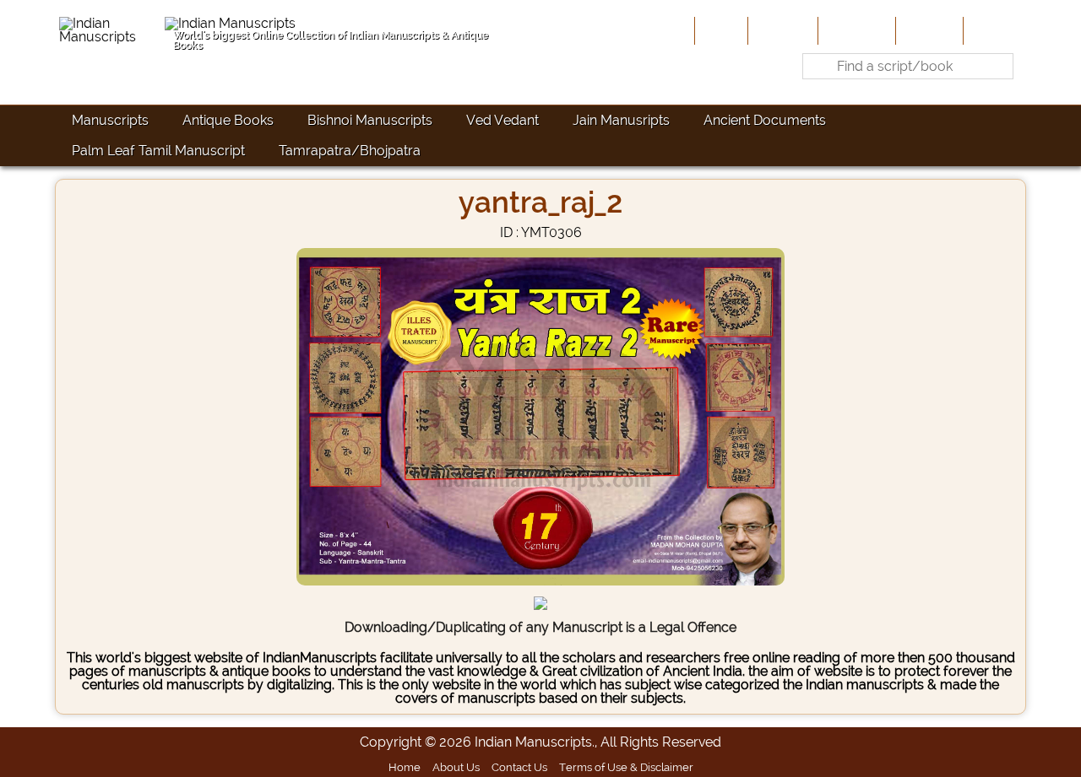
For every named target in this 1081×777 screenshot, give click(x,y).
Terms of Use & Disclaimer (626, 767)
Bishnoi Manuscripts (369, 120)
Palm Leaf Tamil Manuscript (158, 151)
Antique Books (228, 120)
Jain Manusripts (621, 120)
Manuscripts (110, 120)
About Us (781, 30)
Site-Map (927, 30)
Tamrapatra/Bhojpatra (350, 151)
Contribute (855, 30)
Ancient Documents (764, 120)
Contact (992, 30)
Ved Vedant (502, 120)
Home (719, 30)
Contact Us (519, 767)
